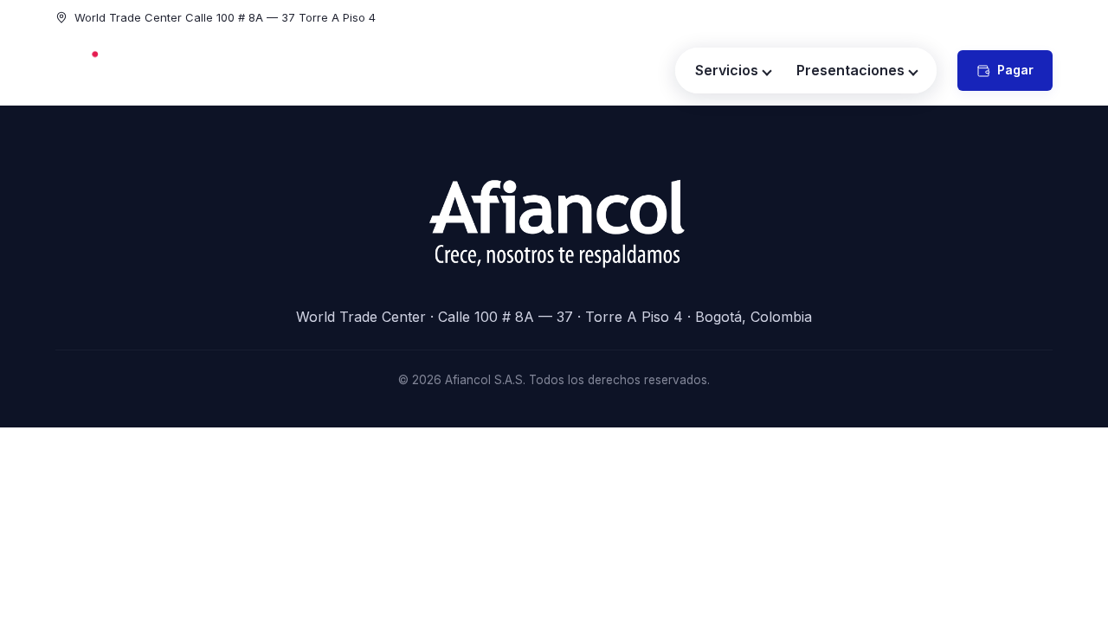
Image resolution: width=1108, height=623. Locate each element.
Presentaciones (850, 70)
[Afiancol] (116, 71)
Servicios (726, 70)
